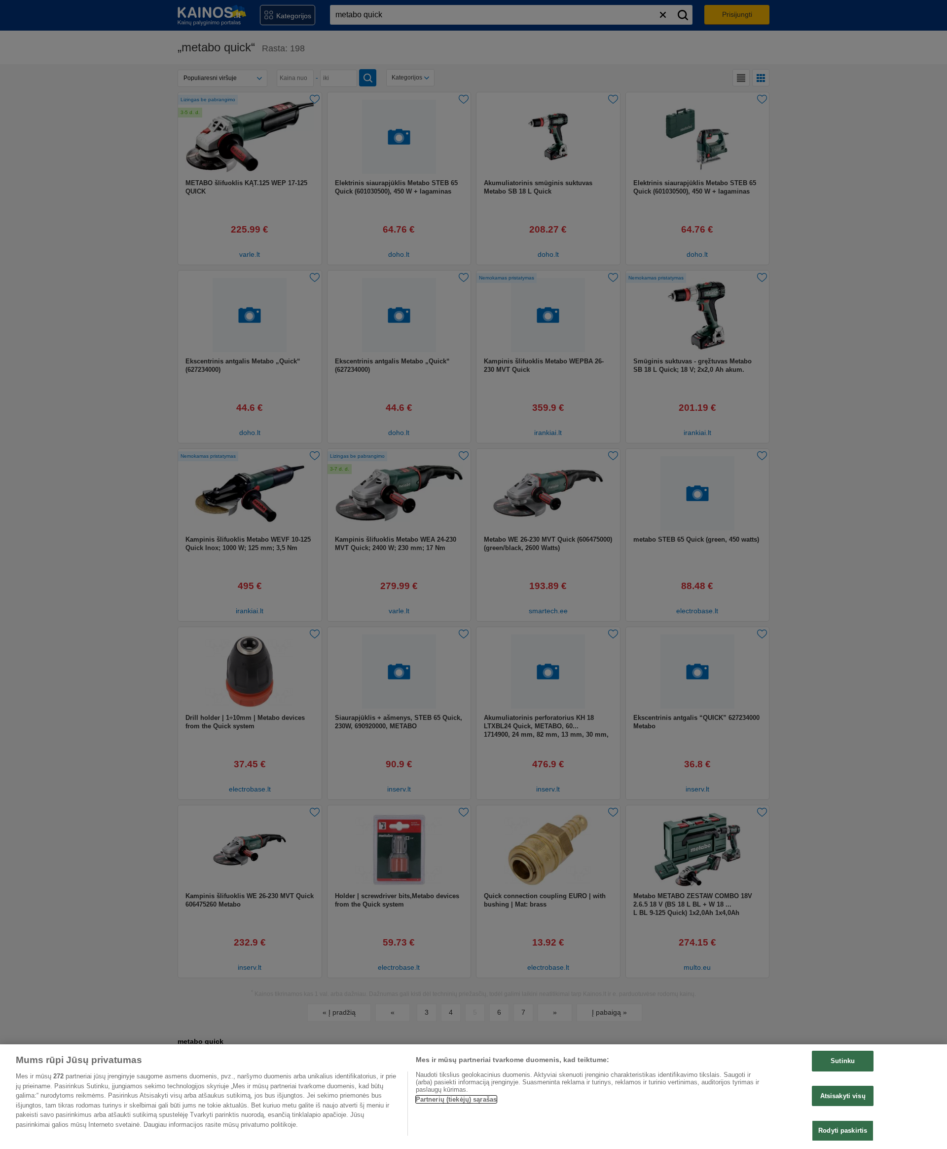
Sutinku (843, 1061)
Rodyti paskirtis (842, 1130)
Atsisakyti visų (843, 1096)
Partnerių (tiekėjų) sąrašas (456, 1099)
